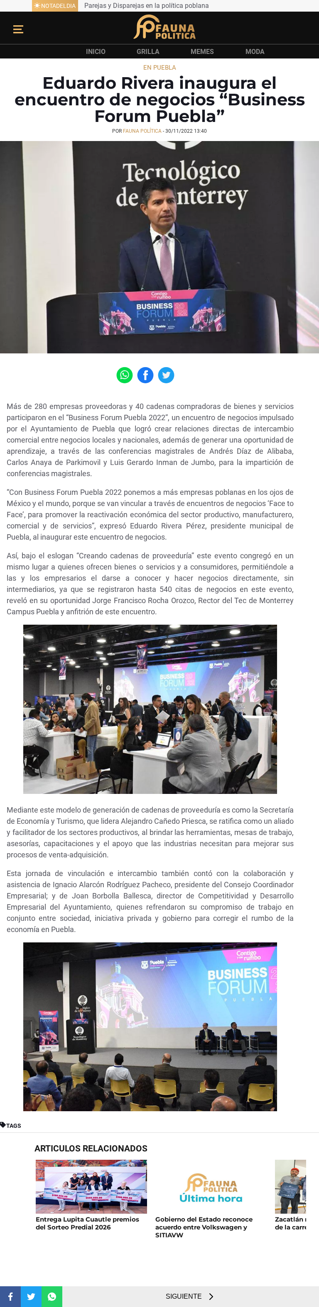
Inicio (96, 52)
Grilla (148, 52)
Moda (255, 52)
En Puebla (159, 67)
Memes (202, 52)
